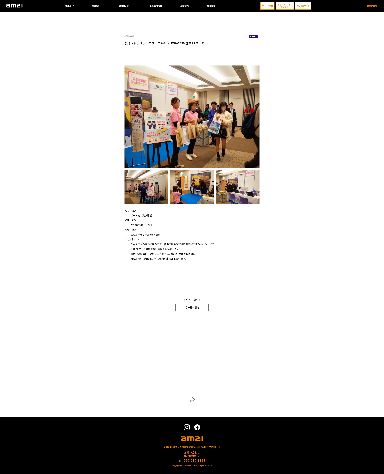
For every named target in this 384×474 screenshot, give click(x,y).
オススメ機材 (267, 6)
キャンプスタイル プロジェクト (285, 6)
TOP (192, 401)
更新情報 (184, 5)
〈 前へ (186, 299)
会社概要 (211, 5)
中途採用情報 (155, 5)
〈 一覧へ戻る (192, 307)
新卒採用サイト (303, 6)
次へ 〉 (197, 299)
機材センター (125, 5)
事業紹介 (96, 5)
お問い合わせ (373, 6)
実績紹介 (69, 5)
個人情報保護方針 (192, 456)
